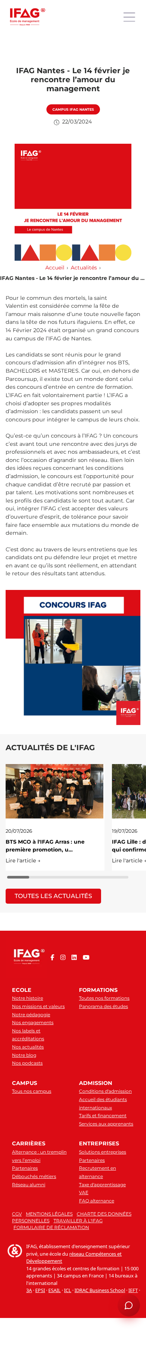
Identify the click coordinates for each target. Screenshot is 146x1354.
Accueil (54, 267)
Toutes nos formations (104, 998)
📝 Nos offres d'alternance (86, 1206)
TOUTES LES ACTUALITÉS (53, 896)
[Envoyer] (131, 1280)
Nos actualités (28, 1047)
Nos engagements (33, 1022)
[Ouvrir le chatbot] (129, 1305)
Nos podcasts (27, 1063)
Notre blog (24, 1055)
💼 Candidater (26, 1218)
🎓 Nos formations (30, 1206)
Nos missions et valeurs (38, 1006)
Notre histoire (27, 998)
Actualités (84, 267)
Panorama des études (103, 1006)
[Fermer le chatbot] (131, 1094)
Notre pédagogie (31, 1014)
